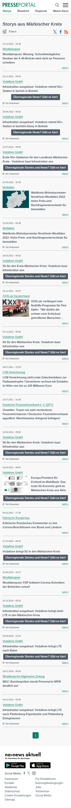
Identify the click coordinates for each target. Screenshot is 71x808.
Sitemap (10, 799)
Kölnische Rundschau (16, 517)
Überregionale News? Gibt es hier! (35, 97)
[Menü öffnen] (65, 5)
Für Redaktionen (45, 778)
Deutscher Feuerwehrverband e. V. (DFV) (28, 404)
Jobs (38, 787)
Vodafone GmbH (13, 81)
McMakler (8, 187)
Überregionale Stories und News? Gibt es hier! (35, 167)
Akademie (11, 787)
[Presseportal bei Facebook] (23, 773)
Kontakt (9, 783)
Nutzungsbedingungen (49, 783)
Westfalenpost (11, 49)
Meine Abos (60, 11)
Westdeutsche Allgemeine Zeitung (23, 676)
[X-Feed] (55, 32)
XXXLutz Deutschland (16, 296)
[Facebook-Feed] (60, 32)
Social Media (43, 795)
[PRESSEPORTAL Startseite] (19, 5)
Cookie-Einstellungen (18, 795)
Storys (7, 11)
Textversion (42, 791)
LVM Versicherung (14, 372)
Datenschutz (12, 791)
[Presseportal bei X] (27, 773)
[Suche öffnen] (57, 5)
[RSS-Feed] (66, 32)
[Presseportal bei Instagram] (33, 772)
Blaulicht (23, 11)
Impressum (11, 778)
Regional (41, 11)
